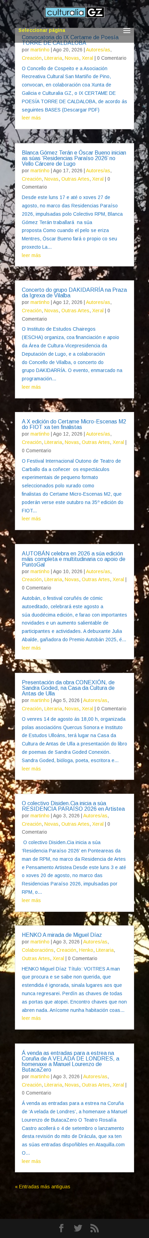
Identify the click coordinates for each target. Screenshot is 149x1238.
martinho (40, 49)
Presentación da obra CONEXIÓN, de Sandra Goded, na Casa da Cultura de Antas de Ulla (68, 687)
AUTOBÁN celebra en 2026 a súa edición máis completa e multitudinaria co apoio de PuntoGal (73, 559)
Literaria (53, 58)
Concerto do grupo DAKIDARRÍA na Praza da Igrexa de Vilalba (74, 292)
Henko (86, 950)
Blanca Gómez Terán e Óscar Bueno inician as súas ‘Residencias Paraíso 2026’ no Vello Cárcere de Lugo (74, 158)
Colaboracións (38, 950)
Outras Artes (75, 179)
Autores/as (98, 49)
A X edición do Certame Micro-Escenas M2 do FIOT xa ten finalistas (74, 424)
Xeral (87, 58)
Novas (72, 58)
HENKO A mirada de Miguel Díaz (62, 935)
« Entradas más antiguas (42, 1186)
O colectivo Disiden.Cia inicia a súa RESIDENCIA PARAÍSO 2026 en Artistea (73, 806)
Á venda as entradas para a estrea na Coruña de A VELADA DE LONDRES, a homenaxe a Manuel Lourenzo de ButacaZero (70, 1061)
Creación (32, 58)
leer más (31, 118)
